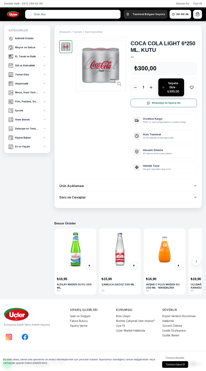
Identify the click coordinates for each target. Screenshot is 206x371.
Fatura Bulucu (79, 321)
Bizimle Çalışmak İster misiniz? (135, 321)
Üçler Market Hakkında (130, 330)
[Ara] (30, 14)
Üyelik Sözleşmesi (174, 330)
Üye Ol (197, 3)
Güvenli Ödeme (172, 325)
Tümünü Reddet (174, 357)
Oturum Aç (182, 3)
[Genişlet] (44, 47)
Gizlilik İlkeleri (170, 335)
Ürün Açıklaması (71, 186)
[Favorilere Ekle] (191, 87)
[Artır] (151, 87)
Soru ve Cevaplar (72, 197)
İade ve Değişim (80, 316)
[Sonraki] (196, 261)
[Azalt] (135, 87)
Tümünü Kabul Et (175, 364)
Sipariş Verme (79, 325)
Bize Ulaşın (123, 316)
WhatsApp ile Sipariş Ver (166, 102)
